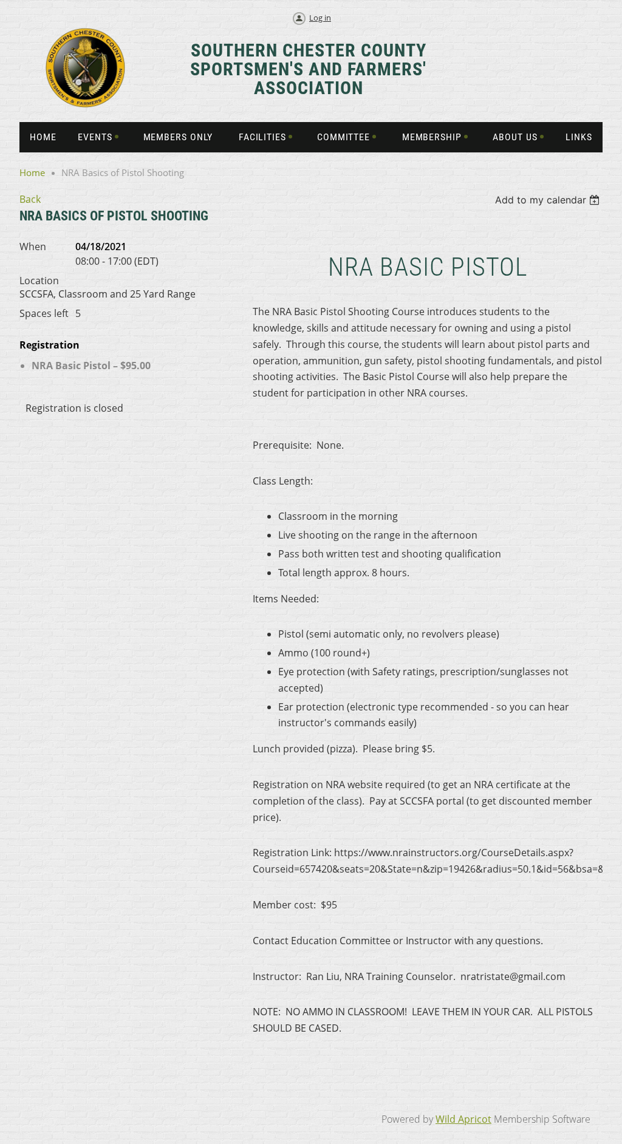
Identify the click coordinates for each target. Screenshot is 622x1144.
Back (30, 199)
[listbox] (549, 199)
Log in (320, 17)
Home (32, 172)
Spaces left (44, 313)
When (32, 246)
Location (39, 280)
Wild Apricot (463, 1119)
